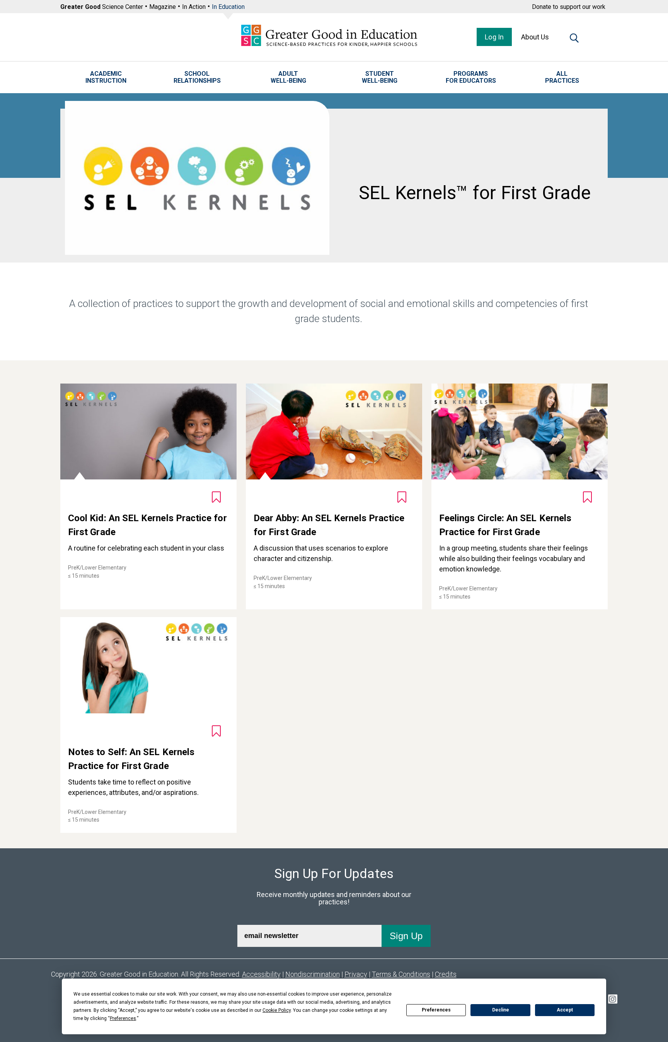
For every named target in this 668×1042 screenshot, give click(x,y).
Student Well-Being (379, 77)
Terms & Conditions (401, 974)
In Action (194, 6)
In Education (228, 6)
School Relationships (197, 77)
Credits (446, 974)
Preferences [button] (123, 1018)
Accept (565, 1010)
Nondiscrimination (312, 974)
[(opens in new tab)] (612, 1000)
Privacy (355, 974)
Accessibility (261, 974)
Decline (500, 1010)
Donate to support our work (568, 6)
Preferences (436, 1010)
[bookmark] (216, 497)
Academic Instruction (105, 77)
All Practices (562, 77)
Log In (494, 37)
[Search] (574, 39)
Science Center (101, 6)
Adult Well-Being (288, 77)
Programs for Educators (471, 77)
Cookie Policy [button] (276, 1010)
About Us (535, 37)
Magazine (162, 6)
